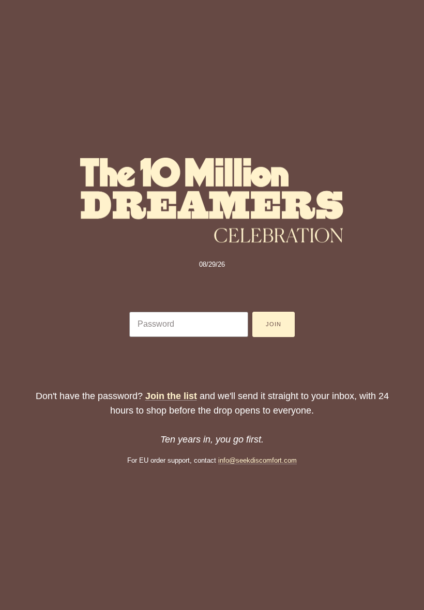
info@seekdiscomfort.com (257, 460)
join (273, 324)
